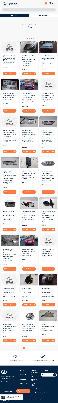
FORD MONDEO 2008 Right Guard (28, 252)
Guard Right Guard (27, 249)
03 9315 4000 (24, 391)
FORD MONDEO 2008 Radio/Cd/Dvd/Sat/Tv (9, 215)
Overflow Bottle (26, 171)
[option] (15, 358)
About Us (23, 383)
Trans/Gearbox (46, 288)
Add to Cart (7, 73)
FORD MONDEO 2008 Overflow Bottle (28, 174)
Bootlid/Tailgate (27, 93)
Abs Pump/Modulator (9, 93)
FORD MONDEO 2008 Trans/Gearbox (48, 291)
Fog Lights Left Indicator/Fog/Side (27, 131)
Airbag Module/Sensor (28, 324)
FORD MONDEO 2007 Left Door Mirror (28, 60)
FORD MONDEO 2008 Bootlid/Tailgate (28, 96)
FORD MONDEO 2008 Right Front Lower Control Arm (9, 256)
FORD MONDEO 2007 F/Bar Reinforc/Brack (9, 59)
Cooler (43, 324)
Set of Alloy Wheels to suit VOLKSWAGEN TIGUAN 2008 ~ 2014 (14, 397)
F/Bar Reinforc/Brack (9, 56)
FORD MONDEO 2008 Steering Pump (28, 291)
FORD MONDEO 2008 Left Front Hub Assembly (9, 136)
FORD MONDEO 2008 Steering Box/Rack (9, 291)
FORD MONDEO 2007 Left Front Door (48, 59)
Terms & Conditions (34, 371)
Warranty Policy (34, 380)
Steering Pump (26, 288)
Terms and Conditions (37, 399)
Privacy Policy (33, 375)
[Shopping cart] (55, 4)
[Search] (53, 9)
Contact (23, 375)
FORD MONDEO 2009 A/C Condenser (9, 327)
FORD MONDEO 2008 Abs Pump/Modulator (9, 96)
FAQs (22, 371)
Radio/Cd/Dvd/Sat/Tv (9, 211)
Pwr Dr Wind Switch (47, 171)
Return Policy (33, 384)
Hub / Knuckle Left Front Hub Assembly (9, 131)
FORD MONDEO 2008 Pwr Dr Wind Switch (48, 174)
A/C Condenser (7, 324)
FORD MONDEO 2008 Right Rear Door (48, 252)
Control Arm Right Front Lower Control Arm (8, 250)
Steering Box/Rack (8, 288)
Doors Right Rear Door (48, 249)
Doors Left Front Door (48, 56)
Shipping (23, 379)
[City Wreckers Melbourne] (10, 4)
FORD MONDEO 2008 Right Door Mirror (28, 216)
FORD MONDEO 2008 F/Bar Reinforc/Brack (48, 96)
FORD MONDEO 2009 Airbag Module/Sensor (28, 327)
